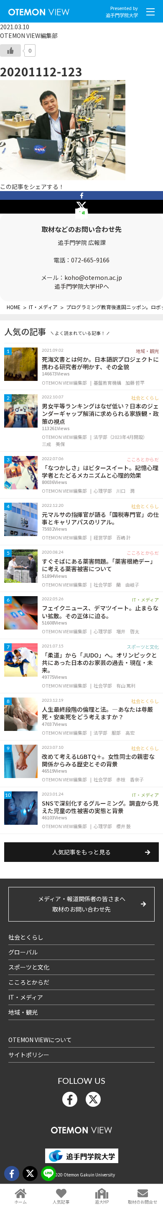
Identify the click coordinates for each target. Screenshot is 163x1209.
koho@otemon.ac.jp (93, 277)
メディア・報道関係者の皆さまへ (81, 903)
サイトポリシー (28, 1054)
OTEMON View (81, 1128)
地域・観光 (23, 1012)
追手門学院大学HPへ (81, 286)
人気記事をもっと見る (81, 852)
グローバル (23, 952)
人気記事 (61, 1202)
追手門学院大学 (122, 15)
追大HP (102, 1202)
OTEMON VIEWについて (40, 1039)
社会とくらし (25, 937)
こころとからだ (28, 982)
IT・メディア (25, 997)
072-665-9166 (90, 260)
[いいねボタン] (10, 50)
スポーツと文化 (28, 967)
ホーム (20, 1202)
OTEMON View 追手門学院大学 (38, 10)
